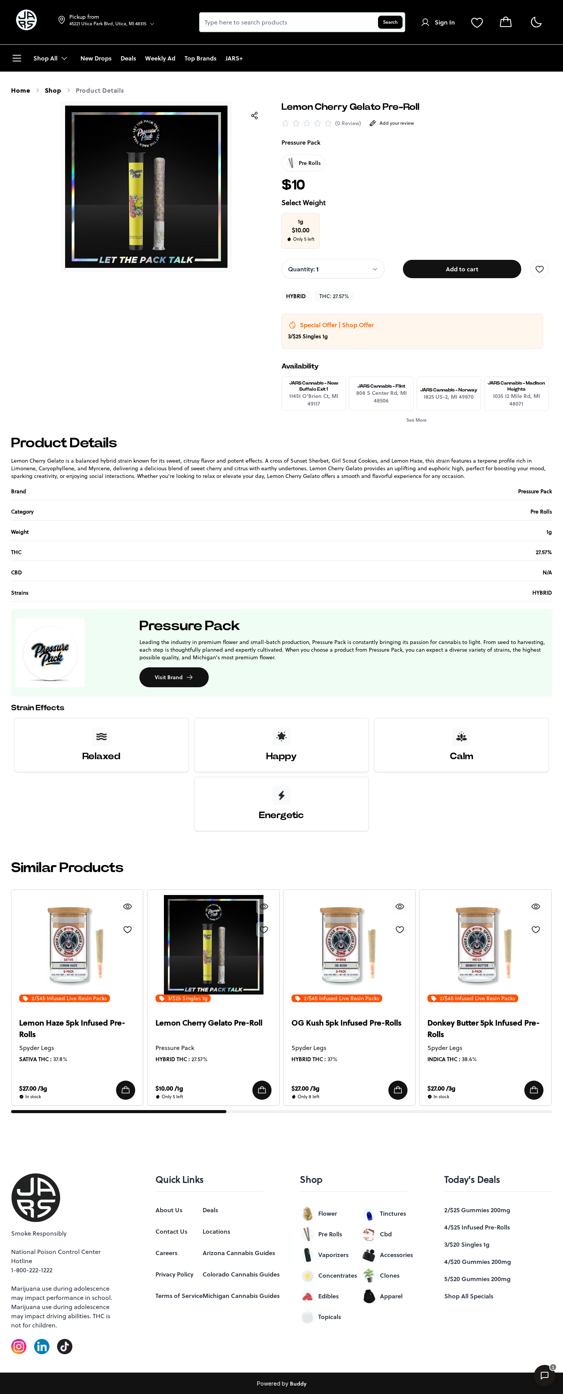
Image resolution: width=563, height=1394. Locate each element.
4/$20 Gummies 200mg (477, 1261)
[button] (126, 1090)
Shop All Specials (468, 1296)
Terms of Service (179, 1295)
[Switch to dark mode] (536, 22)
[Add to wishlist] (539, 269)
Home (20, 90)
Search (390, 22)
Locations (216, 1231)
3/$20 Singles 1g (466, 1244)
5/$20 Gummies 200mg (477, 1279)
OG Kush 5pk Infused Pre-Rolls (346, 1022)
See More (416, 420)
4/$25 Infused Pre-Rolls (477, 1227)
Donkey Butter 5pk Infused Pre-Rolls (483, 1028)
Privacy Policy (174, 1274)
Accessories (396, 1255)
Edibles (328, 1296)
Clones (389, 1275)
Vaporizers (333, 1255)
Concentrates (337, 1275)
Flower (327, 1213)
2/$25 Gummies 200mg (477, 1210)
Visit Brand (169, 677)
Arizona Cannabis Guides (239, 1253)
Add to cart (462, 269)
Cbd (386, 1234)
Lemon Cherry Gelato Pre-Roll (208, 1022)
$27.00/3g (33, 1088)
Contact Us (171, 1231)
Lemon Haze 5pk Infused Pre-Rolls (72, 1028)
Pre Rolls (330, 1234)
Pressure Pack (301, 142)
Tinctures (393, 1213)
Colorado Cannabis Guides (241, 1274)
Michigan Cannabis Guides (241, 1295)
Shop (53, 90)
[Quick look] (128, 906)
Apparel (391, 1296)
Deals (210, 1210)
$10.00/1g (169, 1088)
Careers (166, 1253)
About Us (168, 1210)
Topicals (329, 1316)
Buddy (298, 1383)
